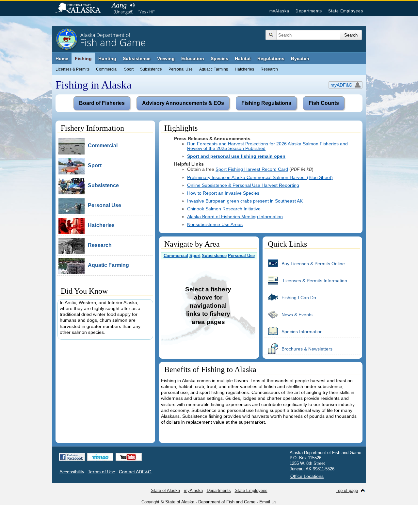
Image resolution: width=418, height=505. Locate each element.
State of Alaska (81, 8)
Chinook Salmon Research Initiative (224, 208)
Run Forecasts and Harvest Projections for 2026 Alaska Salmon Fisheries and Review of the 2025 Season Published (267, 146)
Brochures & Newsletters (306, 348)
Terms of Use (101, 471)
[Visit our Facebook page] (72, 457)
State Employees (345, 11)
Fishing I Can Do (298, 297)
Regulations (270, 58)
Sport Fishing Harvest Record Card (252, 169)
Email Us (268, 501)
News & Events (297, 314)
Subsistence (151, 69)
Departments (309, 11)
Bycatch (300, 58)
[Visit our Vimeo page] (100, 457)
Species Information (302, 331)
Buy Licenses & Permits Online (313, 263)
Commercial (107, 69)
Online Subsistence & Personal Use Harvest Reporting (243, 185)
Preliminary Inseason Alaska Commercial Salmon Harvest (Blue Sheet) (260, 177)
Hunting (107, 58)
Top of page (347, 490)
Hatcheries (244, 69)
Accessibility (71, 471)
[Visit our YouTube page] (129, 457)
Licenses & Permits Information (314, 280)
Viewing (166, 58)
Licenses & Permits (72, 69)
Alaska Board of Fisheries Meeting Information (235, 216)
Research (269, 69)
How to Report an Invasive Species (223, 193)
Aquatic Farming (213, 69)
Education (192, 58)
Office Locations (307, 476)
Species (219, 58)
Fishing (83, 58)
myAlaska (279, 11)
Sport (129, 69)
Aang (119, 5)
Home (62, 58)
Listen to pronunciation (132, 5)
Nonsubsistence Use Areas (215, 224)
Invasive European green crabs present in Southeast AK (245, 201)
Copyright (150, 501)
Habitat (243, 58)
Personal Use (181, 69)
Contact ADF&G (135, 471)
